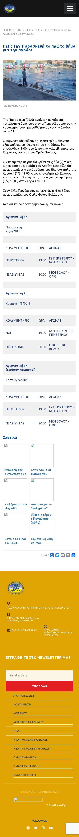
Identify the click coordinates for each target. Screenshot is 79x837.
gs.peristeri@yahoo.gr (24, 630)
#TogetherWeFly (56, 805)
